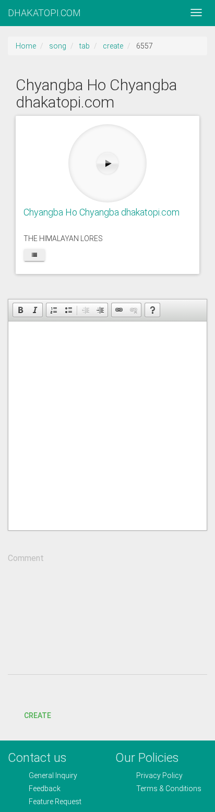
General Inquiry (53, 775)
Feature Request (55, 801)
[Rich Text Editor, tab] (107, 425)
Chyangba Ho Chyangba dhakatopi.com (101, 212)
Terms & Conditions (168, 788)
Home (26, 46)
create (113, 46)
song (57, 46)
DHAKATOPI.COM (44, 12)
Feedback (45, 788)
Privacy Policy (159, 775)
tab (84, 46)
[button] (20, 310)
